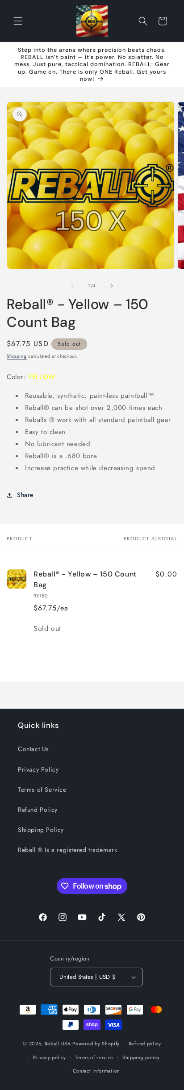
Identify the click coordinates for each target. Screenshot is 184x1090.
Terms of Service (42, 789)
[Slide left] (72, 286)
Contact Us (33, 748)
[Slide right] (111, 286)
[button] (18, 21)
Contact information (96, 1070)
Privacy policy (49, 1057)
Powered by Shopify (96, 1043)
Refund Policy (38, 809)
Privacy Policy (38, 769)
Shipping (17, 356)
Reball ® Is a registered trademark (67, 849)
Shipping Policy (41, 829)
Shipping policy (141, 1057)
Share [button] (25, 494)
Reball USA (58, 1043)
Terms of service (94, 1057)
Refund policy (145, 1043)
